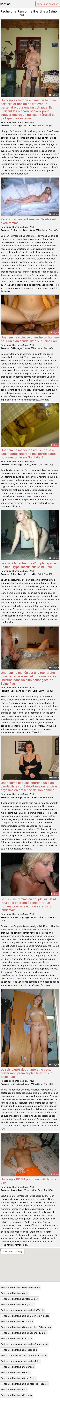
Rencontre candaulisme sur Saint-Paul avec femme (28, 221)
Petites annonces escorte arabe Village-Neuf (24, 1355)
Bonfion (5, 4)
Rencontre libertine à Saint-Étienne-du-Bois (24, 1332)
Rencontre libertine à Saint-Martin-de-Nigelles (25, 1315)
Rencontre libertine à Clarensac (17, 1366)
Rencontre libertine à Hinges (16, 1372)
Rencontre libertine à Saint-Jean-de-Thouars (24, 1383)
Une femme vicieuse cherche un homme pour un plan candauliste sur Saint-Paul (30, 339)
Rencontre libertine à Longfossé (17, 1304)
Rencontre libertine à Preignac (16, 1395)
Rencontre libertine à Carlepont (17, 1321)
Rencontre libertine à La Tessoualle (19, 1349)
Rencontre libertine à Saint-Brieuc (18, 1378)
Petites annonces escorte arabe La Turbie (22, 1310)
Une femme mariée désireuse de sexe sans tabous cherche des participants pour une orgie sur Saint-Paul (28, 453)
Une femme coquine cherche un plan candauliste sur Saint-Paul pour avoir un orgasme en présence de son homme (30, 786)
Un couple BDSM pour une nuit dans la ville (28, 1181)
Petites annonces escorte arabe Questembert (24, 1344)
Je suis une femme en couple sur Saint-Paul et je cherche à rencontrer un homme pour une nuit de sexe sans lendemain (29, 904)
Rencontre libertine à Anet (14, 1293)
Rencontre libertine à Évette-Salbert (19, 1298)
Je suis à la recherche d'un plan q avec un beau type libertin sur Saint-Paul (29, 565)
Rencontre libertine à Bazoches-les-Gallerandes (26, 1327)
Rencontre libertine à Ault (14, 1389)
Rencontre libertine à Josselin (16, 1338)
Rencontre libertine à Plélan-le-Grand (20, 1287)
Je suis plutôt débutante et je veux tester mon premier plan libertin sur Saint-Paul (26, 1073)
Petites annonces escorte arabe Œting (20, 1361)
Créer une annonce (47, 3)
